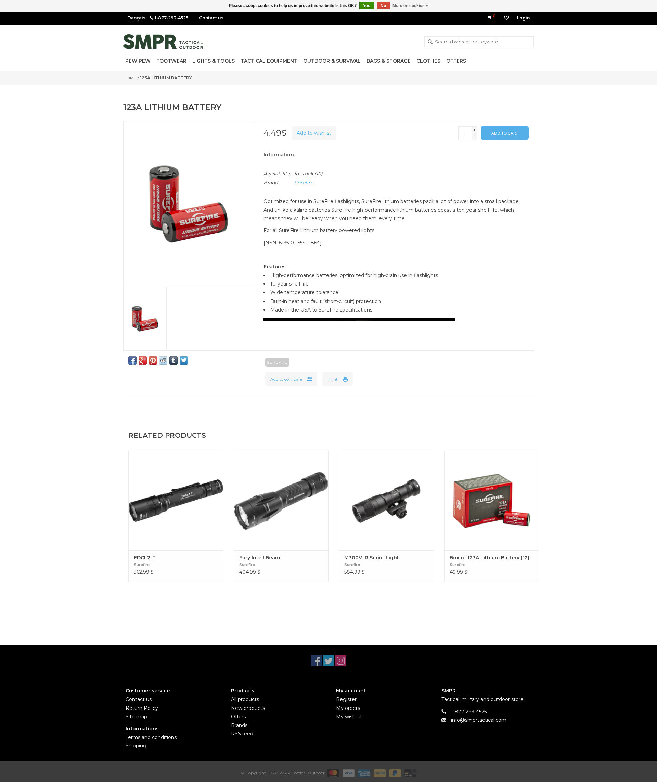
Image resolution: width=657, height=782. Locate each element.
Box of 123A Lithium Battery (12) (489, 558)
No (383, 5)
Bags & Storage (388, 61)
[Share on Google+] (143, 360)
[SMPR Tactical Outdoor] (165, 41)
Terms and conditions (151, 737)
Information (278, 154)
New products (248, 708)
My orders (348, 708)
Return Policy (142, 708)
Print (332, 379)
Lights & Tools (213, 61)
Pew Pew (138, 61)
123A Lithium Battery (166, 77)
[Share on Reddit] (163, 360)
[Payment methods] (332, 772)
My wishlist (349, 717)
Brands (239, 725)
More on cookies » (410, 5)
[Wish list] (506, 18)
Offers (456, 61)
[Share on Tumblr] (173, 360)
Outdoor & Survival (332, 61)
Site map (136, 717)
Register (346, 699)
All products (245, 699)
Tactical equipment (269, 61)
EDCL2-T (145, 558)
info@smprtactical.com (478, 720)
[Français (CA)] (136, 18)
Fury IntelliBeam (259, 558)
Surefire (303, 183)
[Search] (430, 42)
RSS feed (242, 734)
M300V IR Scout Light (371, 558)
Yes (366, 5)
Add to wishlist (314, 133)
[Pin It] (153, 360)
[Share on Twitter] (184, 360)
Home (130, 77)
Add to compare (286, 379)
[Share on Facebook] (132, 360)
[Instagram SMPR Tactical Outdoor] (340, 660)
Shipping (136, 746)
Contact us (211, 18)
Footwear (171, 61)
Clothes (428, 61)
